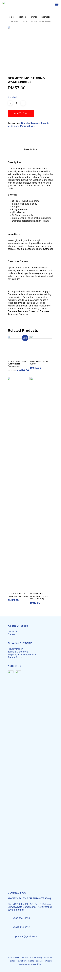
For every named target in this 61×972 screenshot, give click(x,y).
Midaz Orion (36, 964)
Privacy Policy (15, 649)
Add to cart (21, 113)
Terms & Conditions (18, 652)
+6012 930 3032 (21, 927)
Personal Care (28, 126)
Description (30, 149)
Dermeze (45, 17)
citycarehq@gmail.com (25, 936)
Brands (33, 17)
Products (22, 17)
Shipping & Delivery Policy (22, 654)
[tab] (30, 149)
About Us (12, 631)
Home (11, 17)
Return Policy (15, 657)
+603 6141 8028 (21, 918)
